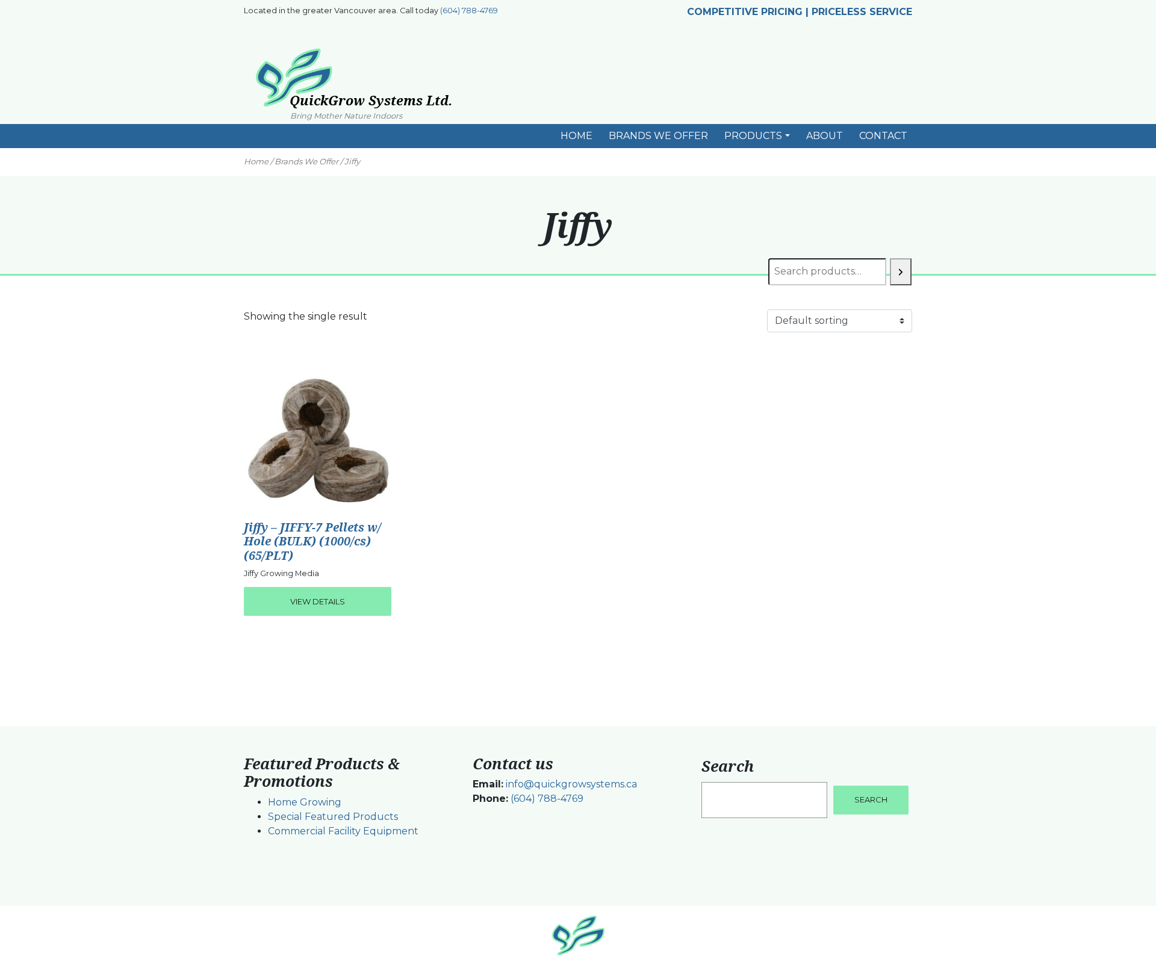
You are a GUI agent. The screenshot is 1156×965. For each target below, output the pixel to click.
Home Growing (304, 802)
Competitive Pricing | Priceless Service (799, 11)
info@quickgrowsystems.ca (571, 784)
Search (727, 766)
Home (256, 161)
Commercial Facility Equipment (343, 831)
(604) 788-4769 (469, 10)
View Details (317, 601)
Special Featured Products (333, 816)
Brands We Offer (306, 161)
